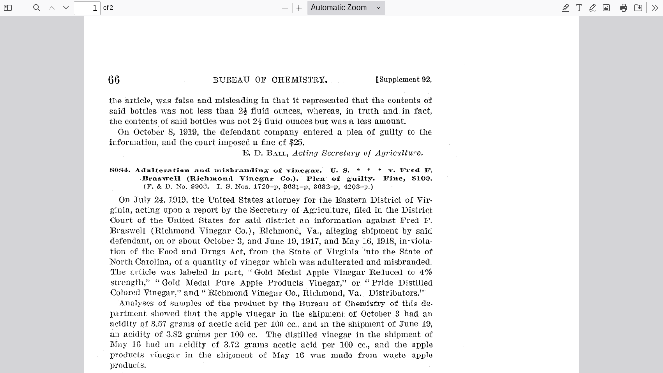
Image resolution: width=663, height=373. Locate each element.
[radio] (565, 8)
